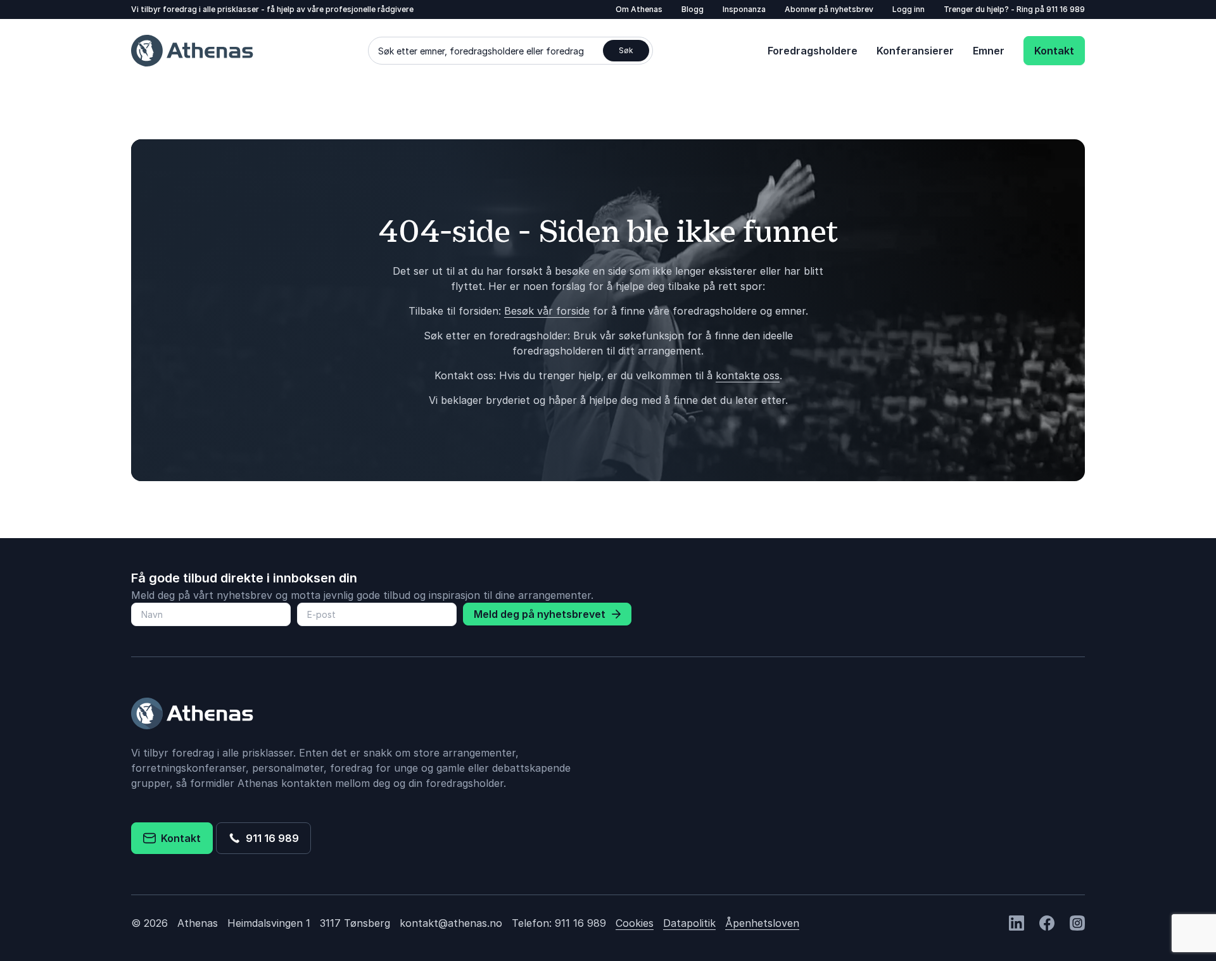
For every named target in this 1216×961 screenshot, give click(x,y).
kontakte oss (748, 375)
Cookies (635, 923)
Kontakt (1054, 50)
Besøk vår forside (547, 311)
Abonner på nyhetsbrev (829, 9)
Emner (988, 50)
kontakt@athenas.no (451, 923)
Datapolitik (689, 923)
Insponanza (744, 9)
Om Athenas (639, 9)
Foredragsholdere (813, 50)
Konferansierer (915, 50)
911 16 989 (1065, 9)
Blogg (692, 9)
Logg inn (908, 9)
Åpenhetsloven (762, 923)
